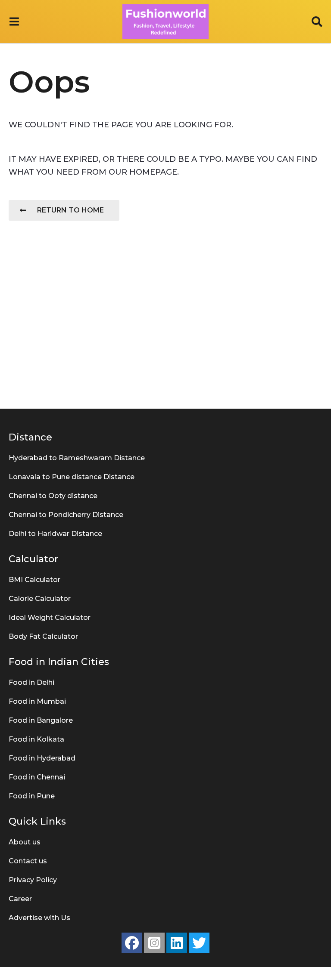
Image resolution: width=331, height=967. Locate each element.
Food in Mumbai (37, 701)
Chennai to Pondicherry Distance (66, 515)
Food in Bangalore (41, 720)
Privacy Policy (33, 880)
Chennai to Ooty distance (53, 496)
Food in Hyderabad (42, 758)
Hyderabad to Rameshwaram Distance (77, 458)
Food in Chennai (37, 777)
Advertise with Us (39, 918)
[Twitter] (199, 943)
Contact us (28, 861)
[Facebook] (132, 943)
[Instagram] (154, 943)
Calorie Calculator (40, 598)
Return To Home (70, 210)
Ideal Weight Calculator (50, 617)
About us (25, 842)
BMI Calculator (34, 580)
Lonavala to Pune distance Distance (71, 477)
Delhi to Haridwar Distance (55, 534)
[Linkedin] (176, 943)
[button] (14, 21)
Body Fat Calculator (43, 636)
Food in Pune (32, 796)
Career (20, 899)
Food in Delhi (31, 682)
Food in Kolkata (36, 739)
